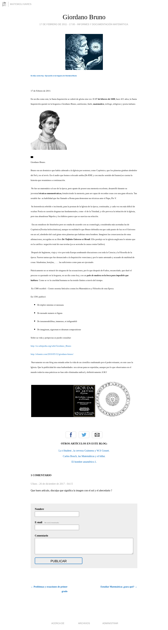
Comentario (41, 535)
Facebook (71, 434)
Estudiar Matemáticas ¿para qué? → (119, 587)
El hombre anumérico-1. (84, 461)
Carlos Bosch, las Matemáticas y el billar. (84, 456)
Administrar (110, 623)
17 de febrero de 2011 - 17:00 (57, 24)
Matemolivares (21, 4)
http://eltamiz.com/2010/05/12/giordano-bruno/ (52, 354)
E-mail (47, 522)
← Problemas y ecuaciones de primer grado (49, 589)
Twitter (84, 434)
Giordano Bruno (84, 17)
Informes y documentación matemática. (103, 24)
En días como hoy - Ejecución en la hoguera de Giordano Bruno (54, 76)
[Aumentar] (32, 157)
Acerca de (57, 623)
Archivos (84, 623)
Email (97, 434)
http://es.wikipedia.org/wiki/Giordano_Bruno (51, 346)
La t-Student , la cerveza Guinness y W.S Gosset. (84, 450)
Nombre (39, 509)
